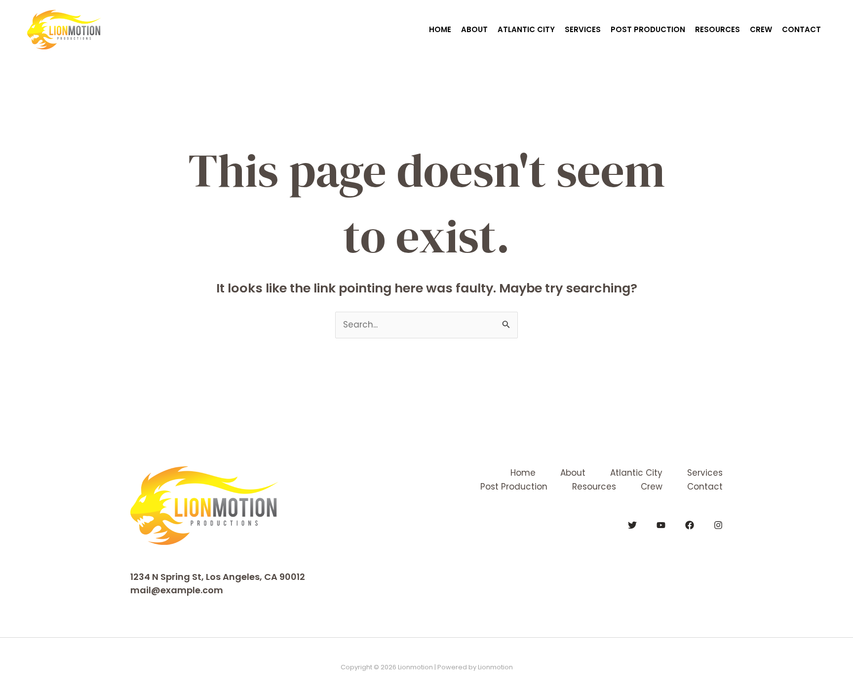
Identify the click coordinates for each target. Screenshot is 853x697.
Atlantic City (526, 29)
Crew (761, 29)
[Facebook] (689, 525)
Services (583, 29)
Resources (717, 29)
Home (440, 29)
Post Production (648, 29)
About (474, 29)
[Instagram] (718, 525)
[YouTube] (661, 525)
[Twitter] (632, 525)
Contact (801, 29)
